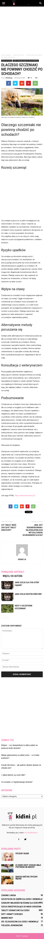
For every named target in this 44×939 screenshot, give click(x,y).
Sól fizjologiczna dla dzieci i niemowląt (20, 921)
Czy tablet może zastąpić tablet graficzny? (8, 527)
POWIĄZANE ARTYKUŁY (12, 571)
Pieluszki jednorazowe (12, 925)
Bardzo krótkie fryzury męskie (26, 878)
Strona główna (6, 55)
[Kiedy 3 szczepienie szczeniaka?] (7, 608)
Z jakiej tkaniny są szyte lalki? (13, 775)
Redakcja (9, 78)
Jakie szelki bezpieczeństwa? (28, 594)
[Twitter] (25, 839)
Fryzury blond (22, 853)
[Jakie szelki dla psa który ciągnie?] (7, 585)
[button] (40, 3)
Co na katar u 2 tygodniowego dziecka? (17, 782)
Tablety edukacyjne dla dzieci (15, 910)
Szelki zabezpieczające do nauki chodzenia (25, 60)
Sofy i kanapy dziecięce (12, 914)
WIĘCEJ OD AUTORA (12, 576)
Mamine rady (7, 918)
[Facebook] (18, 839)
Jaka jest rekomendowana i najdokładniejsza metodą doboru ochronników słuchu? (33, 530)
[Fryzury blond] (7, 857)
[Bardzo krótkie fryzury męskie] (7, 880)
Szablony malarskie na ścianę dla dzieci (20, 903)
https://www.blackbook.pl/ (25, 495)
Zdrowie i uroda (8, 895)
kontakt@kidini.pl (31, 832)
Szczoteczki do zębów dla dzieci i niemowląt (22, 899)
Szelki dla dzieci (6, 60)
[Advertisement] (22, 29)
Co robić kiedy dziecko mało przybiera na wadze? (28, 866)
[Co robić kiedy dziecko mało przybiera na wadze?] (7, 868)
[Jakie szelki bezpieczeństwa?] (7, 597)
